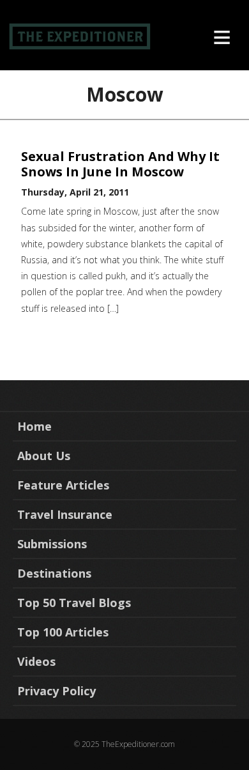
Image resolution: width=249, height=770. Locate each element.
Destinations (54, 573)
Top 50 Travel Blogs (74, 602)
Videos (36, 661)
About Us (43, 455)
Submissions (52, 543)
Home (34, 426)
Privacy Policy (56, 690)
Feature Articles (63, 485)
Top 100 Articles (63, 632)
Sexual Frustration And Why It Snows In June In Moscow (120, 164)
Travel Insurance (64, 514)
